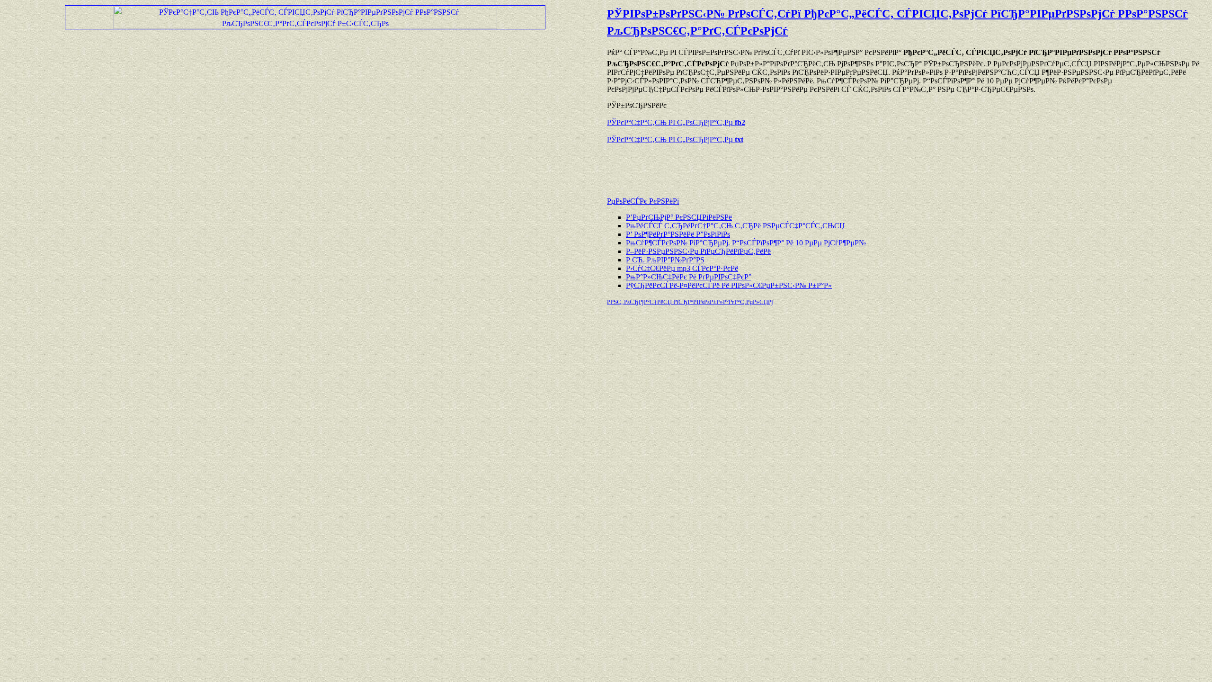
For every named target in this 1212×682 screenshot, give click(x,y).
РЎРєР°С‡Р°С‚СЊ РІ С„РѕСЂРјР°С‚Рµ (676, 122)
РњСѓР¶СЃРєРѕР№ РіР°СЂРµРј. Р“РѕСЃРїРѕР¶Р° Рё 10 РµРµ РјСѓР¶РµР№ (746, 243)
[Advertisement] (718, 166)
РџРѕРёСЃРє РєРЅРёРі (643, 201)
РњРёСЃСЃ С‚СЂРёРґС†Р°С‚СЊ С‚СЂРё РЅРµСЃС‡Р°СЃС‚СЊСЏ (735, 226)
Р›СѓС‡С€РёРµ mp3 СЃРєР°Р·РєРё (682, 268)
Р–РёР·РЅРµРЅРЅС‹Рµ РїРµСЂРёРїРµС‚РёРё (698, 251)
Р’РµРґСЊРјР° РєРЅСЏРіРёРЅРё (679, 217)
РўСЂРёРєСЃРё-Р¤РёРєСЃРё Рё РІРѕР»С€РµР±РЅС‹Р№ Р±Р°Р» (729, 285)
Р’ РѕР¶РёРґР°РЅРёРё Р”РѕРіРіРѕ (678, 234)
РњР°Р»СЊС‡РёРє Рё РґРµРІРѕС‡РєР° (688, 277)
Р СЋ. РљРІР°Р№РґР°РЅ (665, 260)
